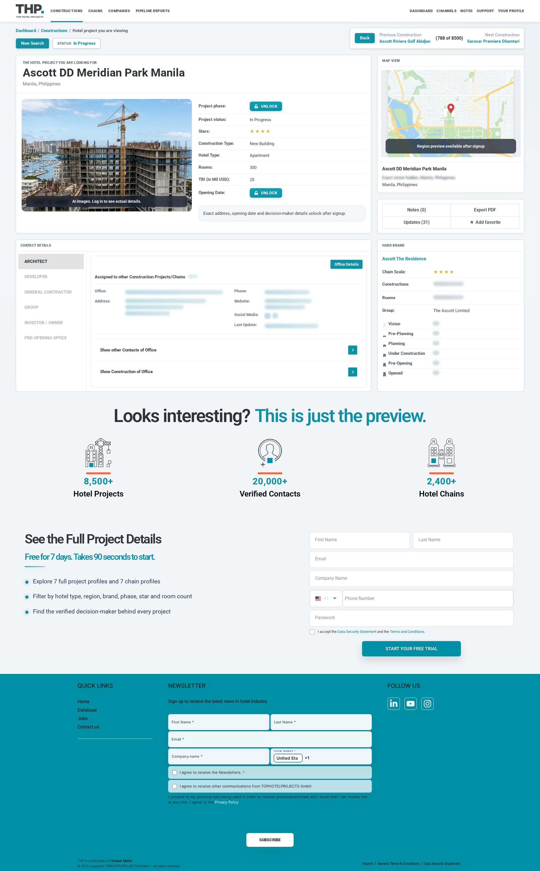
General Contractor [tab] (48, 292)
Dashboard (26, 30)
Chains (95, 11)
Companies (119, 11)
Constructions (67, 11)
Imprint (367, 864)
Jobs (82, 718)
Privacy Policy (226, 802)
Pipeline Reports (153, 11)
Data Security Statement (357, 631)
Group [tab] (31, 307)
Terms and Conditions (407, 631)
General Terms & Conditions (398, 864)
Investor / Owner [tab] (43, 322)
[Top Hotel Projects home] (30, 11)
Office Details (346, 264)
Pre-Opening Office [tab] (45, 337)
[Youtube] (410, 704)
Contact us (88, 727)
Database (87, 710)
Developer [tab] (36, 276)
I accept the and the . (371, 631)
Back (365, 37)
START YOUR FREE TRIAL (412, 648)
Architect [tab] (35, 261)
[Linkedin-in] (394, 704)
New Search (32, 43)
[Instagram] (427, 704)
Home (83, 701)
